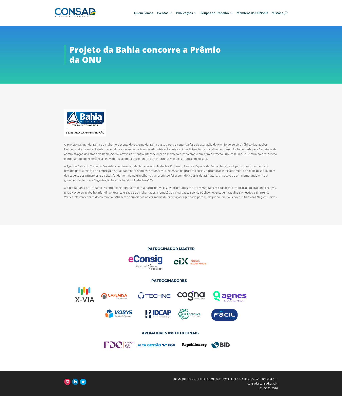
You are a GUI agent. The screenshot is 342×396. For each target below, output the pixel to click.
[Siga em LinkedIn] (75, 382)
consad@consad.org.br (262, 383)
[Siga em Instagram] (67, 382)
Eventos (162, 13)
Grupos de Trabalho (215, 13)
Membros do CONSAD (252, 13)
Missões (277, 13)
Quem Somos (143, 13)
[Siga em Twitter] (83, 382)
